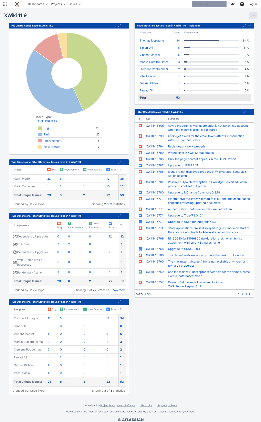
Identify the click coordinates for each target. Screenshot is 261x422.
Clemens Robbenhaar (154, 69)
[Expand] (124, 25)
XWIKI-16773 (155, 221)
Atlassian (130, 420)
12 (107, 178)
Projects (56, 4)
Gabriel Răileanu (150, 83)
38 (122, 178)
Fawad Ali (146, 90)
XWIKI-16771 (154, 228)
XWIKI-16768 (155, 249)
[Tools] (253, 15)
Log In (253, 4)
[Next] (250, 294)
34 (122, 318)
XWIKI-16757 (155, 282)
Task (47, 134)
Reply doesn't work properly (187, 146)
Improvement (52, 140)
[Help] (242, 4)
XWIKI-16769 (155, 238)
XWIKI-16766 (155, 255)
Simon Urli (146, 47)
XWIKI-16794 (155, 146)
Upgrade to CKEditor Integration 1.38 (193, 221)
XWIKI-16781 (154, 182)
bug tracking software (166, 411)
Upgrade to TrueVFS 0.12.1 (185, 215)
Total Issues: (46, 120)
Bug (46, 128)
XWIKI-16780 (155, 192)
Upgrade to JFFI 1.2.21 (183, 165)
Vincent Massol (150, 54)
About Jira (146, 405)
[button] (5, 4)
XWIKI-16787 (155, 165)
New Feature (52, 147)
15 (121, 186)
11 (49, 318)
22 (49, 178)
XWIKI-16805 (155, 125)
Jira (101, 411)
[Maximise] (119, 25)
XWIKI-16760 (155, 261)
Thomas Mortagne (152, 40)
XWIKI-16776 (155, 209)
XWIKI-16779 (155, 198)
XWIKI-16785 (155, 171)
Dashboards (36, 4)
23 (49, 195)
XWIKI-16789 (155, 152)
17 (107, 318)
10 (108, 186)
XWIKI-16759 (155, 272)
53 (122, 195)
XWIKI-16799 (155, 136)
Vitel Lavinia (148, 76)
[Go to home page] (17, 4)
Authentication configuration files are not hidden (200, 209)
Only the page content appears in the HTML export (202, 159)
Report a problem (167, 405)
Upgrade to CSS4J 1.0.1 (184, 249)
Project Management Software (117, 405)
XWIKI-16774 (154, 215)
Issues (73, 4)
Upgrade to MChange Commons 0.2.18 (194, 192)
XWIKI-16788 (155, 159)
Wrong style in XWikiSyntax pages (191, 152)
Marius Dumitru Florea (154, 62)
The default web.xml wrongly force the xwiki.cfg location (206, 255)
